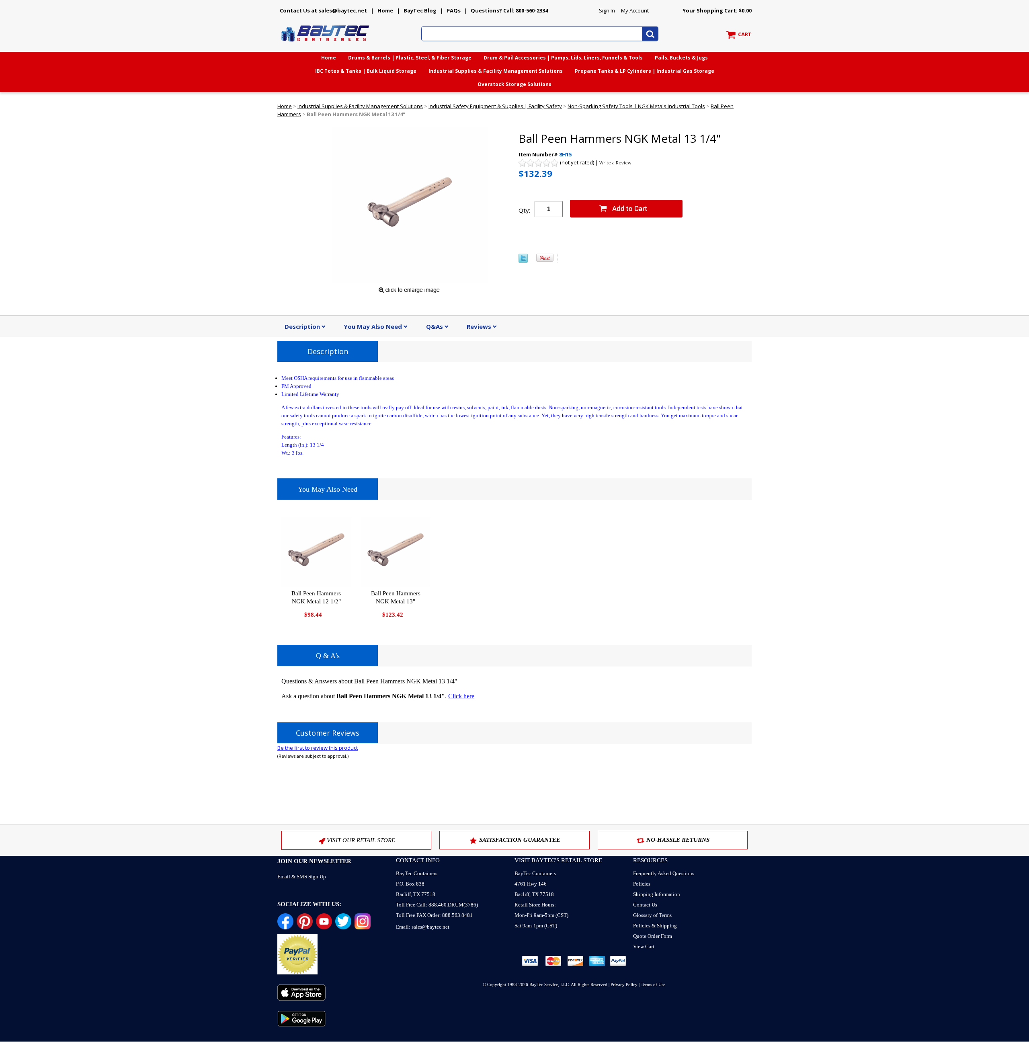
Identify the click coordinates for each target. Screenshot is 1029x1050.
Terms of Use (653, 984)
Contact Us (645, 905)
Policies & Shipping (655, 926)
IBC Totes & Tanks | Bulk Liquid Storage (365, 71)
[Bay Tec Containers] (325, 43)
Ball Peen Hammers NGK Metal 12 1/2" (316, 597)
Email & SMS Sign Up (301, 877)
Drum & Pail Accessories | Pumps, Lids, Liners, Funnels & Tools (563, 57)
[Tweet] (523, 261)
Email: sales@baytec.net (422, 927)
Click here (461, 696)
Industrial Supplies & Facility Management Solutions (495, 71)
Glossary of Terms (652, 915)
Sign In (607, 10)
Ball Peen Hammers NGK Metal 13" (395, 597)
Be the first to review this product (317, 747)
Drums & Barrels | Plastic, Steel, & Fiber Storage (409, 57)
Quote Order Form (652, 936)
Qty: (524, 210)
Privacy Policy (624, 984)
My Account (635, 10)
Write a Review (615, 163)
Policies (641, 884)
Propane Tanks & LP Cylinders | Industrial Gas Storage (644, 71)
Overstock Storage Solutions (514, 84)
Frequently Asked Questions (663, 873)
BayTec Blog (420, 10)
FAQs (454, 10)
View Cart (643, 946)
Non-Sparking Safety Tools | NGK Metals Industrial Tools (636, 106)
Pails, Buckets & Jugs (681, 57)
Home (385, 10)
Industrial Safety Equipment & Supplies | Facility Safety (495, 106)
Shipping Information (656, 894)
